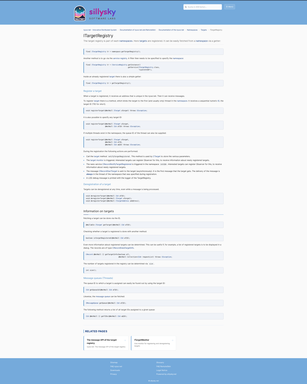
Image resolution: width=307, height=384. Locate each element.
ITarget (117, 110)
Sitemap (114, 362)
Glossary (160, 362)
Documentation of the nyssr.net (171, 30)
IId (115, 126)
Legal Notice (161, 370)
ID (218, 101)
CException (141, 110)
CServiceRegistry (119, 65)
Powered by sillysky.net (166, 374)
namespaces (126, 41)
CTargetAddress (122, 201)
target (112, 76)
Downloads (115, 370)
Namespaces (192, 30)
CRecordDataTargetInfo (123, 248)
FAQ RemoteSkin (163, 366)
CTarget (156, 156)
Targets (204, 30)
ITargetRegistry (99, 52)
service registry (120, 58)
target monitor (96, 160)
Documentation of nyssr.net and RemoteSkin (138, 30)
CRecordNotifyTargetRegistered (116, 164)
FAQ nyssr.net (116, 366)
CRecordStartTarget (108, 171)
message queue (103, 296)
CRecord (89, 254)
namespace (202, 41)
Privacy (113, 374)
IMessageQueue (92, 303)
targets (143, 41)
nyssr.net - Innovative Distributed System (100, 30)
